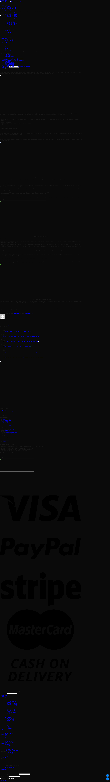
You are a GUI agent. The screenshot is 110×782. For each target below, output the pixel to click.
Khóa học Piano (8, 744)
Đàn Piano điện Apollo (12, 703)
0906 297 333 (7, 430)
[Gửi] (5, 68)
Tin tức (4, 757)
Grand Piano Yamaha (11, 712)
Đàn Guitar (5, 729)
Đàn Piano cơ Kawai (11, 8)
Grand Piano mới (10, 718)
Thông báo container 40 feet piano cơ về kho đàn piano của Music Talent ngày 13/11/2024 (23, 352)
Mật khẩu (4, 776)
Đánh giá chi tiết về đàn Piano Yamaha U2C (9, 324)
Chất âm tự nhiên (9, 62)
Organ (6, 735)
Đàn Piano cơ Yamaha (12, 7)
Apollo (8, 722)
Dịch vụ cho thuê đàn (9, 753)
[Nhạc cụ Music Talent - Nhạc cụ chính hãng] (10, 1)
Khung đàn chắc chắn (10, 63)
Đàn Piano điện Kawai (12, 14)
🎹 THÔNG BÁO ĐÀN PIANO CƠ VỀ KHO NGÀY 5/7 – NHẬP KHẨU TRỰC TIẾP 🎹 (21, 341)
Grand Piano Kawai (11, 713)
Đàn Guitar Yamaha (9, 733)
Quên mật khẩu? (3, 780)
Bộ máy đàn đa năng (10, 64)
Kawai (8, 725)
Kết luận (4, 67)
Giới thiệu (4, 4)
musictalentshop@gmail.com (11, 432)
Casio (8, 726)
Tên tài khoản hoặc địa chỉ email (9, 774)
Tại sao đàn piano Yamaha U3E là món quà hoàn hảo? (14, 58)
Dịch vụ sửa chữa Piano (10, 754)
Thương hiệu (7, 721)
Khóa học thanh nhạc (9, 56)
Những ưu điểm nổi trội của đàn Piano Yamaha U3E (13, 60)
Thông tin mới (2, 8)
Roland (8, 727)
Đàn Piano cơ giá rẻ (11, 9)
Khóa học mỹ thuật (9, 749)
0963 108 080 (11, 429)
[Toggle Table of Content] (1, 56)
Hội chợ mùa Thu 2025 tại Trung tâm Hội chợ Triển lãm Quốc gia (17, 331)
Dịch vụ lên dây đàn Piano (10, 752)
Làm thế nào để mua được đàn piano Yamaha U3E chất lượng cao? (16, 66)
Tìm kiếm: (7, 66)
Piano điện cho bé (11, 709)
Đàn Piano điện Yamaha (12, 13)
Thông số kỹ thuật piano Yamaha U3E (10, 59)
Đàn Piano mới (8, 717)
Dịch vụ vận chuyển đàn (10, 756)
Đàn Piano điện (8, 702)
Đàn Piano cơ (7, 6)
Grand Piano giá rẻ (11, 716)
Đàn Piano (4, 5)
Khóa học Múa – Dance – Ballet (12, 750)
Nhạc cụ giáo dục (8, 49)
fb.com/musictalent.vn (11, 433)
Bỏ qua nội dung (3, 0)
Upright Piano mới (11, 719)
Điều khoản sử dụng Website (8, 425)
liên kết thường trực (28, 313)
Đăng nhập (11, 778)
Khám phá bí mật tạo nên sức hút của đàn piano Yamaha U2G (13, 325)
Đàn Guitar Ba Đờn (9, 732)
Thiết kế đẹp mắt (9, 61)
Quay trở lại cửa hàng (9, 767)
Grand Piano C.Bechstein (12, 715)
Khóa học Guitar (8, 54)
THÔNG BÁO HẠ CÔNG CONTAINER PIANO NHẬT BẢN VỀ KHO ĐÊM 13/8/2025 (21, 336)
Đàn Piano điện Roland (12, 708)
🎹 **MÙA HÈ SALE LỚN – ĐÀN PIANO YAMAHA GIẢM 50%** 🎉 (17, 346)
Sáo (5, 738)
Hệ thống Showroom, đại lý (7, 411)
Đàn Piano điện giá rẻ (11, 710)
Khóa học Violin (8, 55)
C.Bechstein (9, 728)
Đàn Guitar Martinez (9, 730)
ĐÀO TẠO (4, 52)
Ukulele (6, 740)
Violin (6, 736)
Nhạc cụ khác (5, 734)
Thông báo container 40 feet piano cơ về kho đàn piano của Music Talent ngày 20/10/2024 (23, 357)
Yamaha (9, 724)
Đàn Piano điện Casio (11, 707)
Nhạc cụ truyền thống (9, 742)
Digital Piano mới (10, 720)
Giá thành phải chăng (10, 65)
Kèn (5, 737)
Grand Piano (7, 711)
